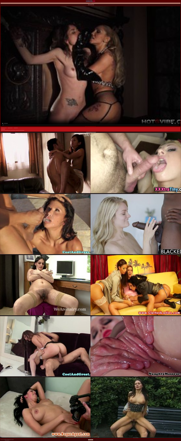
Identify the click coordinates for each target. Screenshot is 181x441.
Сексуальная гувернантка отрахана (45, 376)
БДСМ (4, 129)
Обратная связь (97, 439)
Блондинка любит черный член (136, 254)
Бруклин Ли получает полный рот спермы (45, 254)
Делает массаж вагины (136, 376)
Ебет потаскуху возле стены (45, 193)
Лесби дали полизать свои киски (136, 315)
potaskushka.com (90, 1)
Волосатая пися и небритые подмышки (45, 315)
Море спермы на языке (136, 193)
